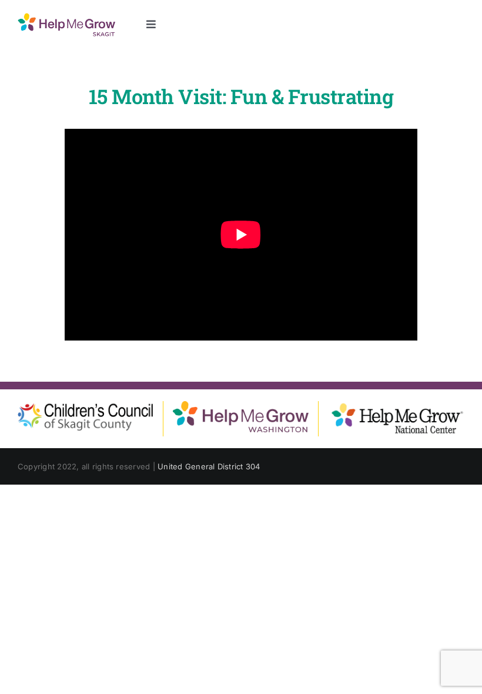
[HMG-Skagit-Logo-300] (67, 16)
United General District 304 (209, 466)
